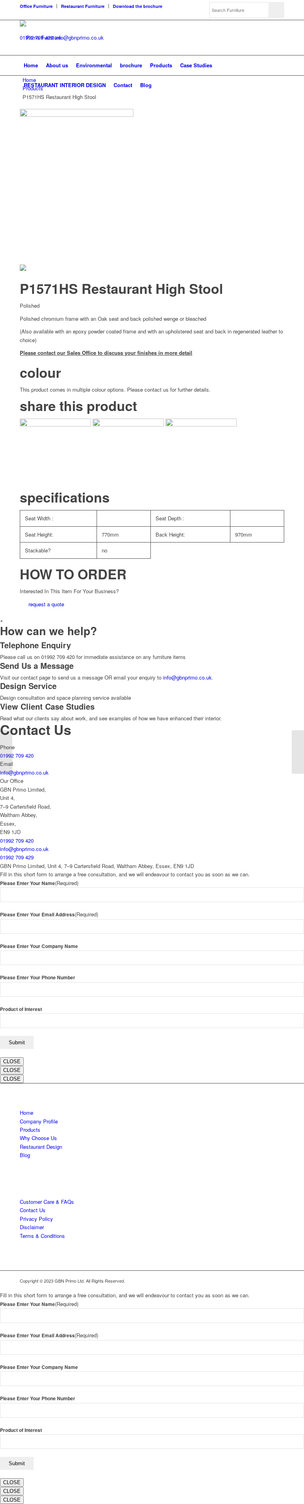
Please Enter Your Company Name (39, 946)
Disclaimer (32, 1227)
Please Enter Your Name (39, 883)
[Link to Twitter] (254, 1281)
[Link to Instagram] (278, 1281)
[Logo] (40, 37)
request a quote (46, 604)
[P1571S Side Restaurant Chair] (6, 752)
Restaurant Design (41, 1146)
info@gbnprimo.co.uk (79, 37)
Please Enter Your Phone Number (37, 977)
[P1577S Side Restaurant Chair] (298, 752)
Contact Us (33, 1210)
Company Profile (39, 1121)
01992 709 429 (17, 857)
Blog (25, 1155)
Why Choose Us (38, 1138)
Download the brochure (137, 6)
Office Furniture (36, 6)
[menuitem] (38, 6)
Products (30, 1129)
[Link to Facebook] (266, 1281)
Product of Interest (21, 1009)
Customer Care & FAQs (47, 1201)
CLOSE (12, 1061)
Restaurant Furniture (82, 6)
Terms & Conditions (42, 1235)
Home (26, 1112)
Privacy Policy (36, 1218)
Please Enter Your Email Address (49, 914)
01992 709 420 (17, 755)
